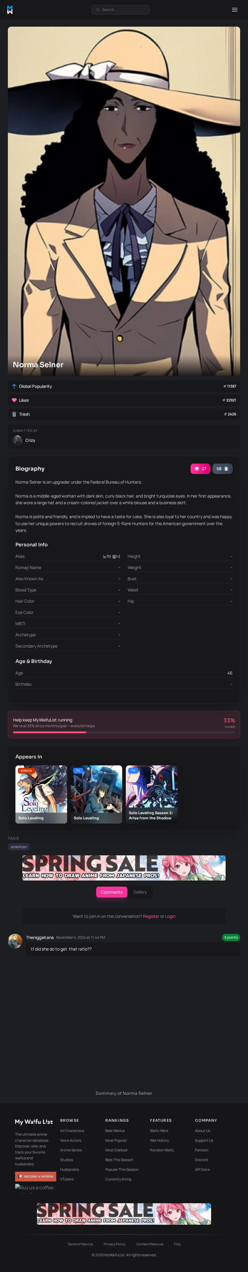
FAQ (177, 1244)
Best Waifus (115, 1130)
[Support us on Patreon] (35, 1176)
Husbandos (69, 1169)
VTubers (66, 1179)
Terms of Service (80, 1244)
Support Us (204, 1140)
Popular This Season (122, 1169)
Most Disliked (116, 1150)
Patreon (201, 1150)
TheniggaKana (40, 937)
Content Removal (149, 1244)
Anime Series (71, 1150)
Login (170, 916)
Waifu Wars (159, 1130)
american (19, 846)
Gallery (140, 892)
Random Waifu (162, 1150)
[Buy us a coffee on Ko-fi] (35, 1189)
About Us (202, 1130)
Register (151, 916)
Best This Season (119, 1159)
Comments (111, 892)
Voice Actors (70, 1140)
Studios (66, 1159)
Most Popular (116, 1140)
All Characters (72, 1130)
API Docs (202, 1169)
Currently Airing (118, 1179)
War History (159, 1140)
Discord (201, 1159)
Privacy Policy (115, 1244)
